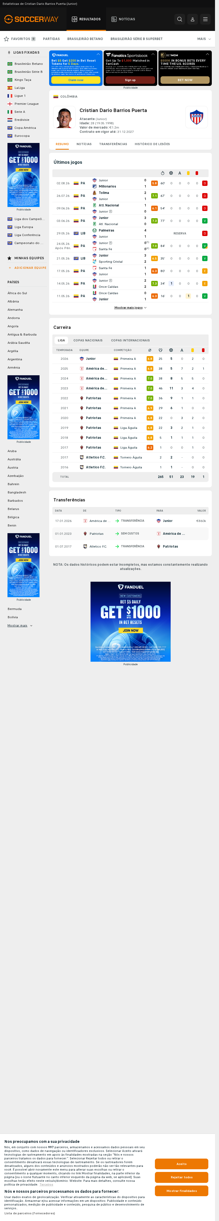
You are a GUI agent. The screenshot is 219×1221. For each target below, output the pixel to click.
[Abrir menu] (205, 19)
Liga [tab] (61, 340)
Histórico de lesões (152, 144)
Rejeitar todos (182, 1177)
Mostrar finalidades (181, 1191)
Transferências (113, 144)
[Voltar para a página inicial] (34, 19)
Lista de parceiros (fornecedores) (29, 1213)
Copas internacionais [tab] (130, 340)
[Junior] (197, 120)
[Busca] (179, 19)
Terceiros (46, 1184)
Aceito (182, 1164)
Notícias (84, 144)
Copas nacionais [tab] (88, 340)
